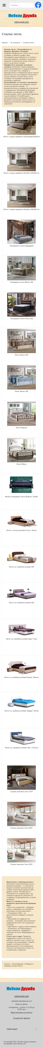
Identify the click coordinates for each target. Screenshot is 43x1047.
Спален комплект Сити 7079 (21, 792)
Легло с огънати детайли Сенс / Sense (21, 530)
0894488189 (21, 22)
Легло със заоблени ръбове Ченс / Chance (21, 748)
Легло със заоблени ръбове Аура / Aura (21, 639)
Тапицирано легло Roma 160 (21, 318)
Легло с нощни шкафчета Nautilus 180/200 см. (21, 209)
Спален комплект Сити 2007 (21, 828)
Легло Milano (21, 464)
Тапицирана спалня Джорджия (21, 246)
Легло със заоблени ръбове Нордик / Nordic (21, 711)
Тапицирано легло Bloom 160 (21, 282)
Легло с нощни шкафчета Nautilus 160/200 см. (21, 173)
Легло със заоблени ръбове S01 (21, 567)
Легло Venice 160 (21, 355)
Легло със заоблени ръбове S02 (21, 603)
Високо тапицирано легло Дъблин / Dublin (21, 497)
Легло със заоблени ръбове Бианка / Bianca (21, 677)
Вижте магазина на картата (21, 1012)
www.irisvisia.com (19, 1044)
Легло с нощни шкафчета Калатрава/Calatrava (21, 137)
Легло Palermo (21, 428)
